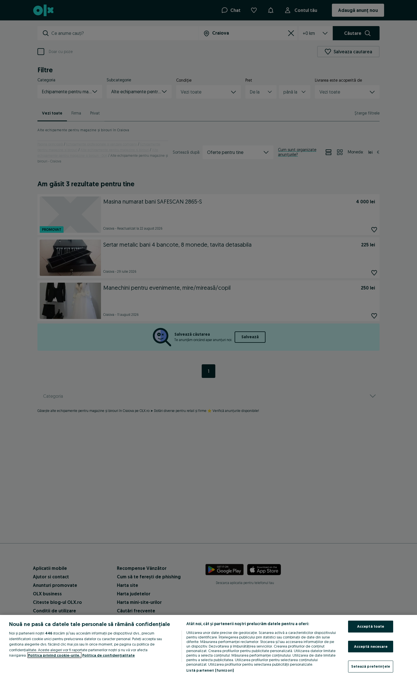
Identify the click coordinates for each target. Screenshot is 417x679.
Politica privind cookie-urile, (54, 655)
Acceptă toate (370, 626)
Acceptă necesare (370, 646)
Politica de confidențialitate (108, 655)
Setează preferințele (370, 666)
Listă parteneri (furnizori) (210, 670)
